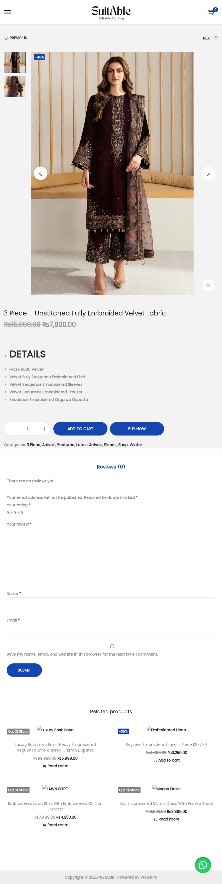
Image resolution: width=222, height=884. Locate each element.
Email (13, 620)
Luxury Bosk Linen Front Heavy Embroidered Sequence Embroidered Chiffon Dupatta (55, 747)
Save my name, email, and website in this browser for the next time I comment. (82, 654)
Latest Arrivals (89, 444)
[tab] (111, 467)
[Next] (208, 173)
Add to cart (80, 428)
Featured (65, 444)
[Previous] (40, 173)
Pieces (110, 444)
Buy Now (137, 428)
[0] (210, 12)
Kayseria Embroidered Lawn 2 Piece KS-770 (166, 744)
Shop (123, 444)
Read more (58, 766)
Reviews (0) (111, 466)
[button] (203, 865)
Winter (136, 444)
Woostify (149, 877)
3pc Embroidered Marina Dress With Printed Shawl (166, 803)
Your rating (19, 505)
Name (14, 593)
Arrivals (49, 444)
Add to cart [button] (169, 760)
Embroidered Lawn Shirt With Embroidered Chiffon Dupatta (55, 806)
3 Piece (33, 444)
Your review (19, 524)
